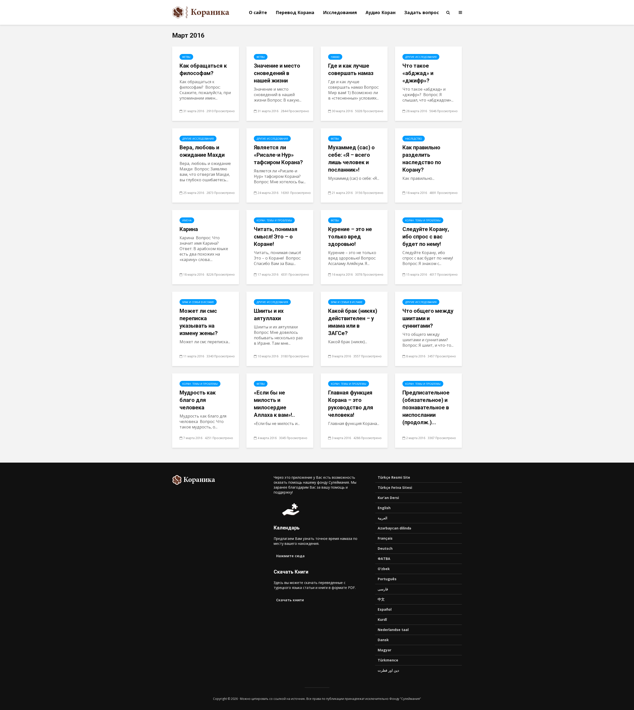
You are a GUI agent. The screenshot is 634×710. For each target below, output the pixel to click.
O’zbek (384, 568)
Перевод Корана (295, 12)
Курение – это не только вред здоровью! (350, 236)
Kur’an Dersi (388, 497)
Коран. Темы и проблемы (274, 220)
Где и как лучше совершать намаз (350, 69)
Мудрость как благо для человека (198, 400)
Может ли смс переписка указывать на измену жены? (199, 322)
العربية (382, 518)
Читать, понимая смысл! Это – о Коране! (275, 236)
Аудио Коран (381, 12)
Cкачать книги (290, 600)
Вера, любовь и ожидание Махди (202, 151)
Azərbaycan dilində (394, 528)
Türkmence (388, 660)
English (384, 507)
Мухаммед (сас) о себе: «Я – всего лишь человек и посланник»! (351, 158)
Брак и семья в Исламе (198, 302)
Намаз (335, 57)
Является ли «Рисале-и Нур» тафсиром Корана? (278, 154)
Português (387, 579)
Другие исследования (421, 57)
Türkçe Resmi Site (394, 477)
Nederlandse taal (393, 629)
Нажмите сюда (290, 555)
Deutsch (385, 548)
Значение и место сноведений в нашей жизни (277, 73)
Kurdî (382, 619)
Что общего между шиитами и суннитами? (427, 318)
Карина (189, 229)
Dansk (383, 639)
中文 (381, 599)
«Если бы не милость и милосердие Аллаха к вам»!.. (274, 404)
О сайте (258, 12)
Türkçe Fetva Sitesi (395, 487)
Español (385, 609)
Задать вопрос (421, 12)
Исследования (340, 12)
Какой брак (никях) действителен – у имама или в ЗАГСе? (352, 322)
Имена (186, 220)
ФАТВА (384, 558)
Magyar (384, 650)
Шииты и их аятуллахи (269, 314)
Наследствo (413, 138)
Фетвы (186, 57)
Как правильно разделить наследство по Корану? (421, 158)
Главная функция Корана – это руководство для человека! (350, 404)
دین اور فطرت (388, 670)
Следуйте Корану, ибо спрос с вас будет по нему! (425, 236)
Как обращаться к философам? (203, 69)
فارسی (383, 589)
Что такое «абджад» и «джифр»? (417, 73)
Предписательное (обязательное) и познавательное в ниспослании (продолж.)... (425, 407)
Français (385, 538)
